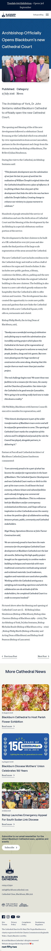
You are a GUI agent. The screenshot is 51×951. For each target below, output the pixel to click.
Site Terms (4, 923)
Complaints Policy (26, 923)
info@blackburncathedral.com (15, 890)
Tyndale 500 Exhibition (19, 3)
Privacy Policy (14, 923)
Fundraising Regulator (40, 923)
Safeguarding (38, 15)
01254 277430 (7, 885)
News (20, 93)
